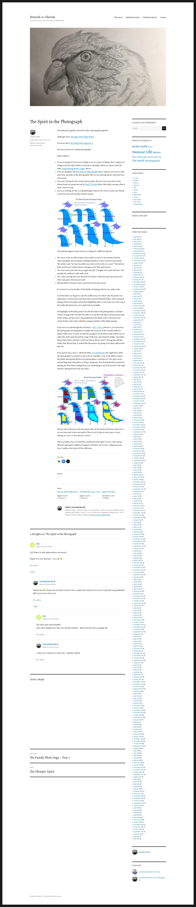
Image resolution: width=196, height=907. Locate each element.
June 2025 (137, 268)
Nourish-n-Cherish (42, 17)
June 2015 (137, 553)
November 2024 (138, 284)
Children (32, 143)
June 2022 (137, 353)
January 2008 (138, 765)
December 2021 (138, 368)
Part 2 (100, 327)
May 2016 (136, 527)
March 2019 (137, 446)
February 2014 (138, 591)
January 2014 (138, 594)
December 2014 (138, 567)
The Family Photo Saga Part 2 (81, 143)
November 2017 (138, 484)
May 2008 (136, 755)
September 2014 (139, 575)
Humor (42, 143)
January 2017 (138, 508)
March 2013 (137, 617)
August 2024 (137, 291)
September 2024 (139, 289)
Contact (163, 17)
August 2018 (137, 463)
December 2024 (138, 282)
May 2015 (136, 556)
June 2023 (137, 325)
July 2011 (136, 665)
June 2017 (137, 496)
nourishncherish (35, 137)
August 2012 (137, 634)
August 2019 (137, 434)
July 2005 (136, 836)
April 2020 (137, 415)
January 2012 (138, 651)
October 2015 (138, 544)
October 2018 (138, 458)
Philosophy (142, 157)
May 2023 (136, 327)
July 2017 (136, 494)
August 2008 (137, 748)
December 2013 (138, 596)
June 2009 (137, 724)
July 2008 (136, 751)
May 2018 (136, 470)
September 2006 (139, 803)
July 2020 (136, 408)
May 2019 (136, 441)
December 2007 (138, 767)
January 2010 (138, 708)
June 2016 (137, 525)
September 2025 (139, 261)
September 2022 (139, 346)
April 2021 (137, 387)
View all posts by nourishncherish (99, 515)
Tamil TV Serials (90, 184)
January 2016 (138, 537)
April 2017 (137, 501)
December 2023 (138, 310)
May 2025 (136, 270)
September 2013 (139, 603)
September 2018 (139, 460)
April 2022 (137, 358)
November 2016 (138, 513)
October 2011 (138, 658)
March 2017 (137, 503)
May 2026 (136, 241)
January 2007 (138, 793)
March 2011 (137, 675)
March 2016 (137, 532)
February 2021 (138, 391)
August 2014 (137, 577)
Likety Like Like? (140, 215)
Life (41, 140)
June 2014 (137, 582)
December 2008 (138, 739)
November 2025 (138, 256)
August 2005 (137, 834)
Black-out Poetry (155, 872)
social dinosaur (99, 353)
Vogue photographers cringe (73, 169)
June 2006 (137, 810)
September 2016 (139, 517)
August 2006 (137, 805)
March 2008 (137, 760)
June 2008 (137, 753)
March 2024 (137, 303)
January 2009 (138, 736)
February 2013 (138, 620)
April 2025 (137, 272)
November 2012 (138, 627)
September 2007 (139, 774)
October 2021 (138, 372)
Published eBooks (150, 17)
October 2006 (138, 801)
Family (38, 143)
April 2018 (137, 472)
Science (150, 157)
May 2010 (136, 698)
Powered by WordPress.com (52, 896)
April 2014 (137, 586)
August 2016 (137, 520)
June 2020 (137, 410)
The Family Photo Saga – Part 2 (90, 492)
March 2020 (137, 418)
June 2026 (137, 239)
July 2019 (136, 437)
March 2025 (137, 275)
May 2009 (136, 727)
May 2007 (136, 784)
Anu (37, 544)
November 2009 (138, 713)
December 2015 (138, 539)
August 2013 (137, 606)
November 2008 (138, 741)
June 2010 (137, 696)
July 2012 (136, 636)
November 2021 (138, 370)
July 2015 (136, 551)
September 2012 (139, 632)
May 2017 (136, 498)
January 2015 (138, 565)
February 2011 (138, 677)
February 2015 (138, 563)
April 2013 (137, 615)
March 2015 (137, 560)
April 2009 (137, 729)
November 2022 (138, 341)
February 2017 (138, 506)
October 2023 (138, 315)
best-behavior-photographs (87, 172)
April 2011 (137, 672)
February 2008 (138, 763)
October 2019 (138, 429)
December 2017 (138, 482)
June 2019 (137, 439)
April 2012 (137, 644)
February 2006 (138, 820)
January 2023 (138, 337)
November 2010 (138, 684)
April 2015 (137, 558)
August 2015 (137, 548)
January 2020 (138, 422)
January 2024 (138, 308)
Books (135, 146)
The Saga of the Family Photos (82, 137)
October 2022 (138, 344)
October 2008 (138, 744)
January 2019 (138, 451)
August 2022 (137, 349)
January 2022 (138, 365)
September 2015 (139, 546)
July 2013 (136, 608)
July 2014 (136, 579)
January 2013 (138, 622)
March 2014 (137, 589)
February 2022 (138, 363)
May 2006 (136, 813)
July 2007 (136, 779)
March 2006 (137, 817)
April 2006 (137, 815)
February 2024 (138, 306)
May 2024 (136, 299)
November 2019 (138, 427)
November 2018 (138, 456)
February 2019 (138, 448)
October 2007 (138, 772)
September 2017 (139, 489)
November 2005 (138, 827)
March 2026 (137, 246)
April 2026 (137, 244)
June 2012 (137, 639)
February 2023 (138, 334)
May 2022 (136, 356)
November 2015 (138, 541)
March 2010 (137, 703)
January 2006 (138, 822)
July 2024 (136, 294)
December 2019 (138, 425)
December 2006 (138, 796)
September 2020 (139, 403)
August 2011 (137, 663)
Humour (37, 140)
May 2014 (136, 584)
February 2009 (138, 734)
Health (32, 140)
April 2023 (137, 330)
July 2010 (136, 694)
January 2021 (138, 394)
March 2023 (137, 332)
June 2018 (137, 468)
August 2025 (137, 263)
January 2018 (138, 479)
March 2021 (137, 389)
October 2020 (138, 401)
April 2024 (137, 301)
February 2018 (138, 477)
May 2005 (136, 839)
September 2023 (139, 318)
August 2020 (137, 406)
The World (138, 160)
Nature (157, 152)
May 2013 (136, 613)
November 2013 (138, 598)
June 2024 (137, 296)
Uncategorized (152, 160)
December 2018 (138, 453)
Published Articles (133, 17)
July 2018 (136, 465)
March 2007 (137, 789)
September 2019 (139, 432)
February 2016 (138, 534)
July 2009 (136, 722)
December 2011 (138, 653)
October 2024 (138, 287)
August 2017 (137, 491)
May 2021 (136, 384)
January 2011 (138, 679)
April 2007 (137, 786)
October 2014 (138, 572)
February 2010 (138, 705)
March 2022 (137, 360)
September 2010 (139, 689)
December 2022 (138, 339)
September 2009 (139, 717)
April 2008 (137, 758)
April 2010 (137, 701)
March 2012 (137, 646)
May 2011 (136, 670)
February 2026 (138, 249)
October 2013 (138, 601)
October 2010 (138, 686)
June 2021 (137, 382)
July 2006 (136, 808)
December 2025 (138, 253)
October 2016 (138, 515)
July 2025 (136, 265)
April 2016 (137, 529)
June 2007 (137, 782)
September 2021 (139, 375)
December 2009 (138, 710)
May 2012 (136, 641)
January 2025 (138, 280)
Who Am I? (118, 17)
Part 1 (95, 327)
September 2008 (139, 746)
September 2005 (139, 832)
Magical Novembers (108, 492)
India (37, 145)
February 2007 (138, 791)
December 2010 (138, 682)
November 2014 (138, 570)
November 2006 (138, 798)
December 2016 (138, 510)
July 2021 (136, 379)
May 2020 (136, 413)
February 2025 (138, 277)
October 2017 (138, 487)
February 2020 (138, 420)
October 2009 (138, 715)
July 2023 (136, 322)
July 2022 (136, 351)
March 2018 (137, 475)
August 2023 (137, 320)
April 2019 (137, 444)
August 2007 (137, 777)
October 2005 (138, 829)
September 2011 (139, 660)
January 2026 (138, 251)
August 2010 (137, 691)
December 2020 (138, 396)
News (134, 157)
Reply (32, 572)
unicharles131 (143, 872)
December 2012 (138, 625)
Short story (46, 140)
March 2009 (137, 732)
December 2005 (138, 824)
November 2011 (138, 655)
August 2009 (137, 720)
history (150, 147)
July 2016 (136, 522)
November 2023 (138, 313)
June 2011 (137, 667)
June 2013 (137, 610)
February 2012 (138, 648)
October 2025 (138, 258)
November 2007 (138, 770)
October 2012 (138, 629)
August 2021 (137, 377)
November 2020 (138, 399)
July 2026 (136, 237)
